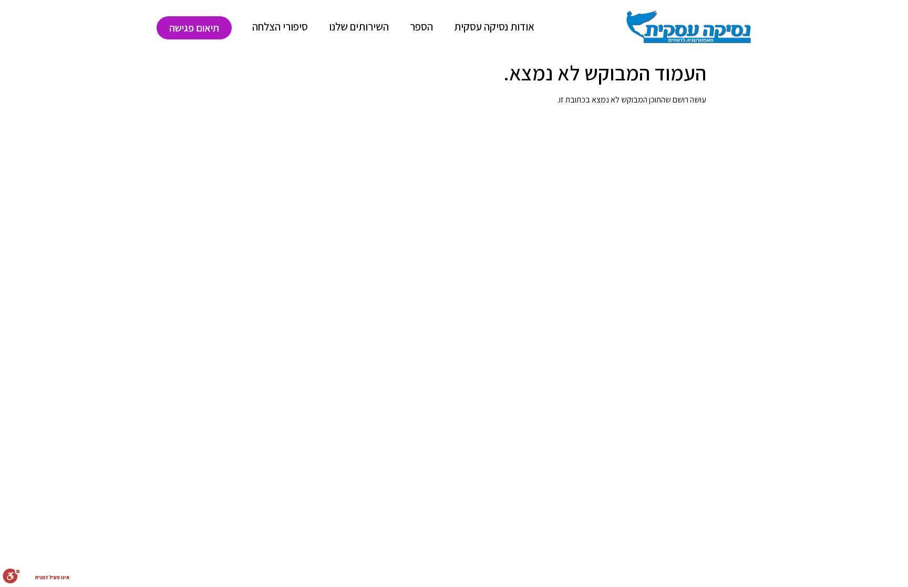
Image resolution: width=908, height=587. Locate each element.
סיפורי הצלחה (280, 26)
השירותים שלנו (359, 26)
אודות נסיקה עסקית (494, 26)
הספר (421, 26)
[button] (194, 27)
